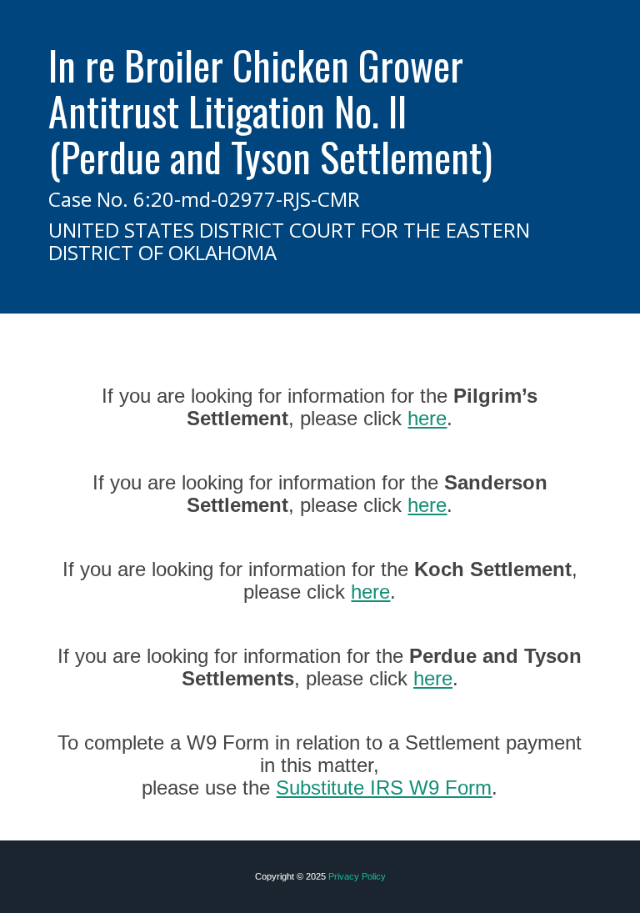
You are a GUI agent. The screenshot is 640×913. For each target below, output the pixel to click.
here (427, 418)
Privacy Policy (357, 876)
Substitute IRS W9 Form (384, 787)
